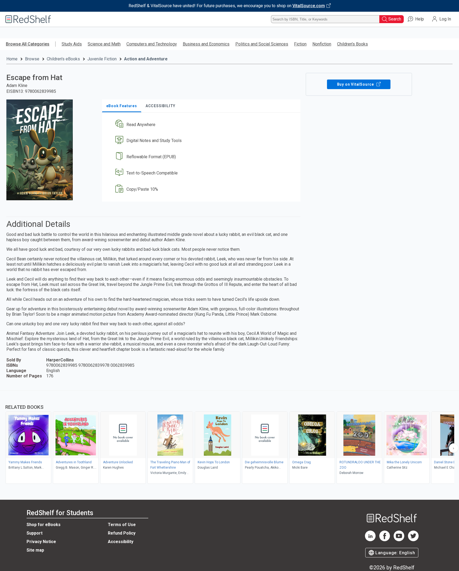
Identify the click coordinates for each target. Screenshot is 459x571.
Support (34, 533)
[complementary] (229, 437)
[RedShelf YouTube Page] (399, 539)
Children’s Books (352, 44)
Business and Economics (206, 44)
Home (12, 58)
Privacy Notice (41, 541)
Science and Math (104, 44)
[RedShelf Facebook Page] (384, 539)
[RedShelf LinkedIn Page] (370, 539)
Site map (35, 550)
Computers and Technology (151, 44)
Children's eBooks (63, 58)
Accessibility (120, 541)
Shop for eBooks (44, 524)
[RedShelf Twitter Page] (413, 539)
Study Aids (72, 44)
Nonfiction (321, 44)
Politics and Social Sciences (261, 44)
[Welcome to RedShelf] (28, 19)
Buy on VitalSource (356, 84)
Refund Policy (121, 533)
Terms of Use (122, 524)
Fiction (300, 44)
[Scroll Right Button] (453, 448)
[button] (202, 124)
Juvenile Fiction (102, 58)
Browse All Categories (27, 44)
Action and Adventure (146, 58)
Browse (32, 58)
